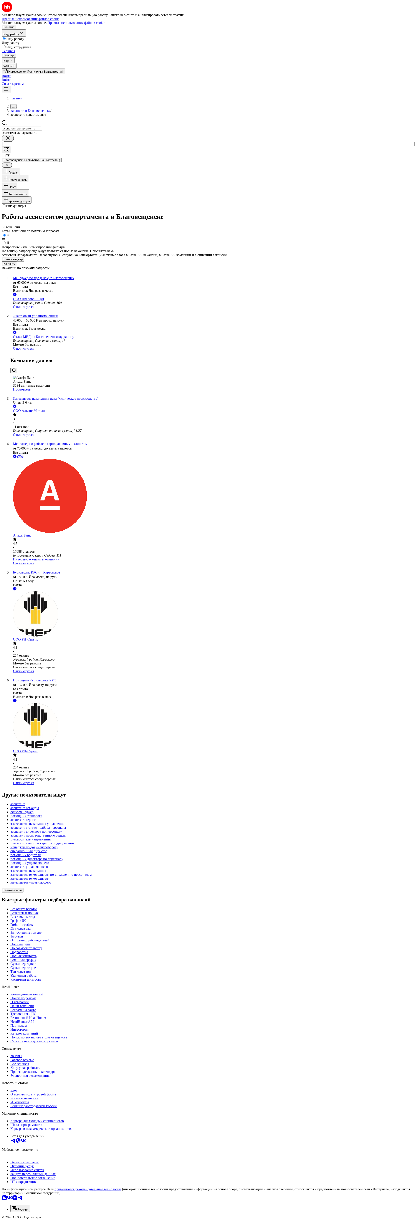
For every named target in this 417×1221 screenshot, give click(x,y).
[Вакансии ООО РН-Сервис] (213, 614)
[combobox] (22, 128)
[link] (9, 66)
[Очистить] (8, 138)
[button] (6, 76)
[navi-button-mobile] (6, 89)
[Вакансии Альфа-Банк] (213, 496)
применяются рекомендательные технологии (88, 1189)
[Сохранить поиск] (6, 149)
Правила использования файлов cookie (76, 23)
